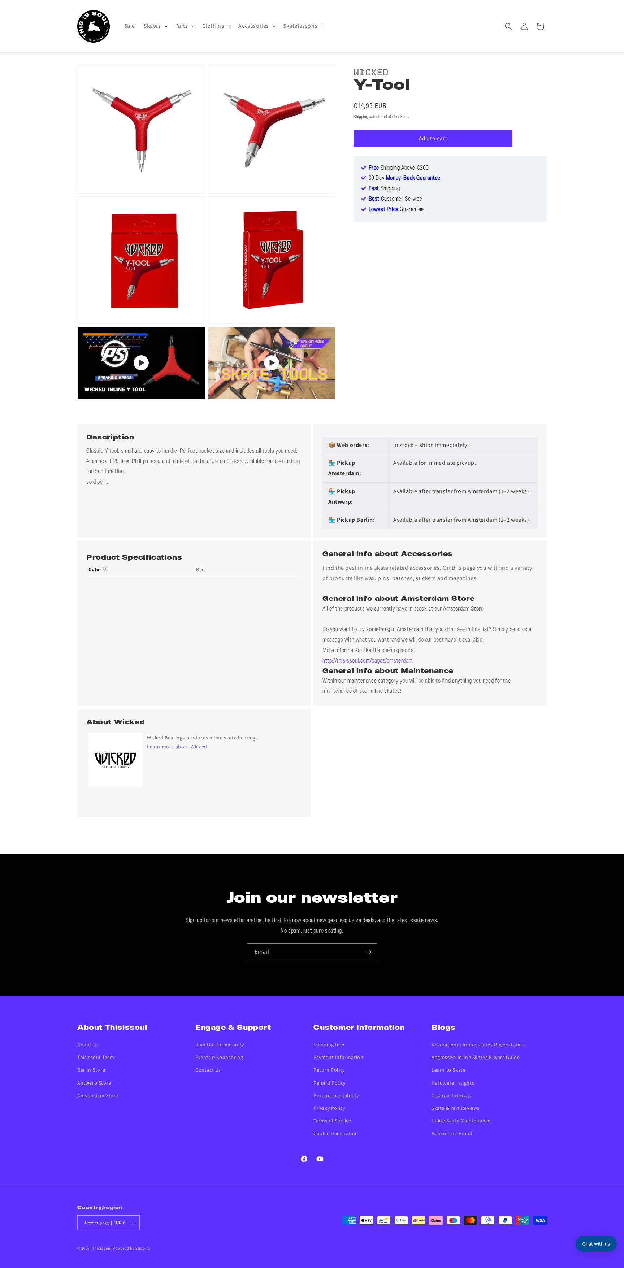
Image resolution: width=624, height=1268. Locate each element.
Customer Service (395, 199)
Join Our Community (219, 1045)
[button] (155, 26)
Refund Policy (329, 1083)
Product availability (336, 1095)
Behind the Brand (452, 1133)
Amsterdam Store (97, 1095)
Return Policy (329, 1070)
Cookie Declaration (335, 1133)
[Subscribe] (369, 951)
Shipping (361, 117)
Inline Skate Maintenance (461, 1121)
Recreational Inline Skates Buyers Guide (478, 1045)
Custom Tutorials (452, 1095)
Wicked (371, 71)
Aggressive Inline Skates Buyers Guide (476, 1057)
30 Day (405, 178)
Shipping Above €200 (399, 167)
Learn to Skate (448, 1070)
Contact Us (208, 1070)
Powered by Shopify (131, 1248)
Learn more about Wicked (177, 746)
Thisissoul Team (95, 1057)
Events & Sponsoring (219, 1057)
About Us (88, 1045)
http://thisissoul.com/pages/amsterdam (367, 661)
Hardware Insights (453, 1083)
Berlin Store (91, 1070)
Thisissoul (102, 1248)
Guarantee (396, 209)
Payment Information (338, 1057)
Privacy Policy (329, 1108)
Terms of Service (332, 1121)
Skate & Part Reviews (456, 1108)
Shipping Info (329, 1045)
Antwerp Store (94, 1083)
